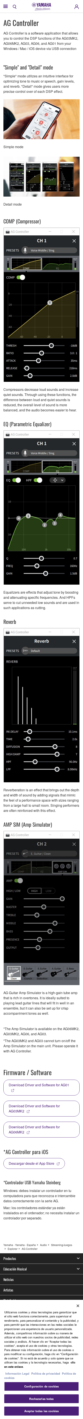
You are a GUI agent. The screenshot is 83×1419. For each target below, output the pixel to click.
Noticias (8, 1279)
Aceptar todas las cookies (41, 1411)
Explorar (12, 1248)
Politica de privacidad (45, 1373)
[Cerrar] (78, 1306)
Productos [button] (9, 1258)
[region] (41, 1359)
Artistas (8, 1290)
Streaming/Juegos (61, 1245)
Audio (43, 1245)
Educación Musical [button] (15, 1269)
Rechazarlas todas (41, 1399)
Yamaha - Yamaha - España (19, 1245)
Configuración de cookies (41, 1386)
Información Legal (17, 1373)
